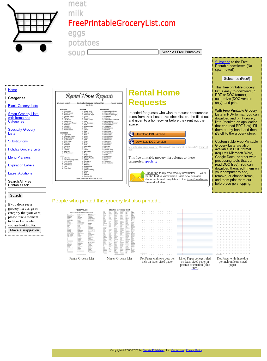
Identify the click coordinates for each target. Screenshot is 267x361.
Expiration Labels (21, 165)
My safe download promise (143, 147)
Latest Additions (20, 173)
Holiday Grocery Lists (24, 149)
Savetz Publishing (154, 350)
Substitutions (18, 141)
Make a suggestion (24, 230)
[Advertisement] (99, 71)
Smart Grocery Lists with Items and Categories (23, 117)
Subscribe (151, 173)
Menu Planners (19, 157)
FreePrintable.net (197, 179)
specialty (151, 161)
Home (12, 90)
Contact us (177, 350)
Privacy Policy (194, 350)
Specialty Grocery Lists (21, 131)
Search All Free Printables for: (19, 183)
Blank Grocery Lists (23, 106)
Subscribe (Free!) (237, 79)
